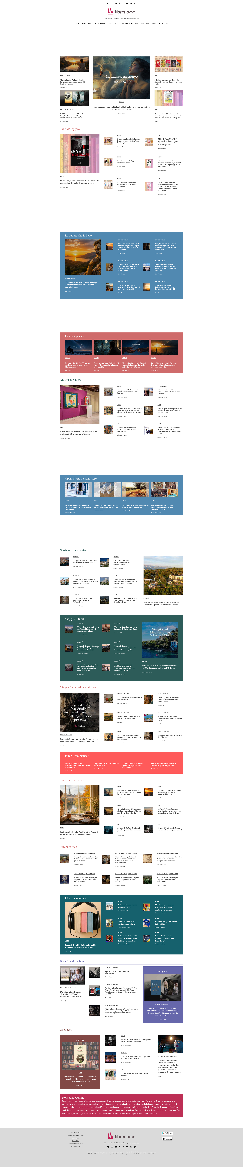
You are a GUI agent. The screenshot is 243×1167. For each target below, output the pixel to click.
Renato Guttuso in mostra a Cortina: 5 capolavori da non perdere (126, 429)
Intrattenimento (66, 109)
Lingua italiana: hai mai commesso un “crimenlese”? (106, 764)
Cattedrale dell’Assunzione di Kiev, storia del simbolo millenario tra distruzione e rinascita (126, 581)
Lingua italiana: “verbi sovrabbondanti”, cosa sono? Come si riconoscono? (77, 765)
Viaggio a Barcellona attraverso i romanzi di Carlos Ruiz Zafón (125, 628)
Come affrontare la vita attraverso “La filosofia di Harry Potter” (164, 938)
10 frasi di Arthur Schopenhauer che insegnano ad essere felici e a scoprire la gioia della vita (129, 811)
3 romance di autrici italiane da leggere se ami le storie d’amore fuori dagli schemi (128, 141)
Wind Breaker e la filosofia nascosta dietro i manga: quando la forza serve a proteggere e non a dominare (170, 164)
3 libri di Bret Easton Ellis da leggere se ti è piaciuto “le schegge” (126, 184)
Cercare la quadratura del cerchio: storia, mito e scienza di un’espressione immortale (169, 859)
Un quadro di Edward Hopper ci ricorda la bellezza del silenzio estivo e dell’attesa (78, 507)
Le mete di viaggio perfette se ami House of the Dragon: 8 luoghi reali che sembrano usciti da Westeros (88, 667)
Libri (156, 75)
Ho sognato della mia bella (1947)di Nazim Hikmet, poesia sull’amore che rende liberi (106, 365)
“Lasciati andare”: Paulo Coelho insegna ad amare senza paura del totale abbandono (72, 82)
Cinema (174, 1056)
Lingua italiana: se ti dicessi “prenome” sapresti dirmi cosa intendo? (132, 765)
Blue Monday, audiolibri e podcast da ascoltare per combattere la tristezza (164, 907)
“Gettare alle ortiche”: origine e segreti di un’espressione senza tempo (167, 879)
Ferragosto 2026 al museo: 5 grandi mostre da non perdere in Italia (128, 392)
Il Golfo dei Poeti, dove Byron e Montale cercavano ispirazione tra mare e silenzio (162, 603)
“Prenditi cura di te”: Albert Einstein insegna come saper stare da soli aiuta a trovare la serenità (128, 246)
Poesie (121, 102)
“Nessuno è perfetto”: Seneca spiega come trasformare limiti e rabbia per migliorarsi (81, 284)
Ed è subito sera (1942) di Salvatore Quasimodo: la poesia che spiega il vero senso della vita (164, 365)
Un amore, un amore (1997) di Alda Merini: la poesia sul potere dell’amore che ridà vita (121, 108)
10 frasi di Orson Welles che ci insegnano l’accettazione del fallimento (136, 1041)
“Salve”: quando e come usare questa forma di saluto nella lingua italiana (168, 699)
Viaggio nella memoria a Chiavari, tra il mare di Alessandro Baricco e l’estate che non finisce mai (124, 667)
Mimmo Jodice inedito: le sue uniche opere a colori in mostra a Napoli (169, 392)
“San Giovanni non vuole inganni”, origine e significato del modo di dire (127, 879)
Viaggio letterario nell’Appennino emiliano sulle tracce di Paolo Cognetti (125, 648)
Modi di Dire (90, 853)
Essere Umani (65, 75)
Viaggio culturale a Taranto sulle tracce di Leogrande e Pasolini (85, 561)
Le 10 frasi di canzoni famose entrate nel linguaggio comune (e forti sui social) (129, 737)
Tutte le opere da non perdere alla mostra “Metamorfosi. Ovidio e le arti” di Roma (170, 410)
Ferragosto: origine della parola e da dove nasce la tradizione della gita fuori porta (86, 859)
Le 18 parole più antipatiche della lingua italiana (129, 698)
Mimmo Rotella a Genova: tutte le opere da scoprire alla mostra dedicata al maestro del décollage (129, 410)
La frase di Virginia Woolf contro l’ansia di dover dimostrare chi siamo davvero (79, 833)
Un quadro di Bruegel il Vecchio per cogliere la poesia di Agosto (135, 506)
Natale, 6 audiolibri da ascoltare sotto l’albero (126, 922)
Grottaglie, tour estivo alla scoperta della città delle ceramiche (122, 562)
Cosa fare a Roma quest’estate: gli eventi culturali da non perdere (135, 1057)
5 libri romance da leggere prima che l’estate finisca (129, 162)
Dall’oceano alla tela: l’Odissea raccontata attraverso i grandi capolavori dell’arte (162, 507)
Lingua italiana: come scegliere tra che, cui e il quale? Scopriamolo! (163, 764)
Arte (62, 427)
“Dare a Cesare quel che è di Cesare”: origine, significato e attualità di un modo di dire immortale (125, 860)
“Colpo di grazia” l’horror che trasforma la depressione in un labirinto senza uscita (79, 182)
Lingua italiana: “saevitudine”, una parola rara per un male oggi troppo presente (79, 740)
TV (75, 109)
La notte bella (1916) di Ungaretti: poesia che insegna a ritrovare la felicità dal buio (77, 365)
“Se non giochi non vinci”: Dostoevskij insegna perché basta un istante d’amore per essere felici (165, 267)
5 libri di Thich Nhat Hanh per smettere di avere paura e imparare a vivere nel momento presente (168, 142)
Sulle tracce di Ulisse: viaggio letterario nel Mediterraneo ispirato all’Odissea (159, 666)
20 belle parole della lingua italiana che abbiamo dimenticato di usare (170, 718)
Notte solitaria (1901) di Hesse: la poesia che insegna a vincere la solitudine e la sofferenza (134, 365)
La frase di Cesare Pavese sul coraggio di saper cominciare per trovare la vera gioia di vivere (169, 811)
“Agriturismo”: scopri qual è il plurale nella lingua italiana (128, 717)
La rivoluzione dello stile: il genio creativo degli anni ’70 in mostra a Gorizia (78, 432)
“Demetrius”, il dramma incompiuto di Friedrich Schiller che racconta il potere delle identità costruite (80, 1078)
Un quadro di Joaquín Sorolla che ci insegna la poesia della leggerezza (107, 506)
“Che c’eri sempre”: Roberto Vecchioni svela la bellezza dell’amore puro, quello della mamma (128, 267)
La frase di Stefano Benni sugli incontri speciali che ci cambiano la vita (129, 830)
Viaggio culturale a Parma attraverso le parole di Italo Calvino (83, 600)
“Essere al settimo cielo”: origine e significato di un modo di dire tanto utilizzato (85, 879)
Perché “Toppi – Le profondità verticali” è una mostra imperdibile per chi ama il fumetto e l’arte (170, 430)
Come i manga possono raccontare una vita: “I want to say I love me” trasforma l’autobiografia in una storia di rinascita (168, 186)
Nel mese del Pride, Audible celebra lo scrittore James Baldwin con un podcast (128, 938)
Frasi (119, 731)
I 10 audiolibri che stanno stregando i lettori (127, 906)
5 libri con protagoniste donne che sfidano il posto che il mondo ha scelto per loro (168, 82)
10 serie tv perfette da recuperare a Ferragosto (117, 972)
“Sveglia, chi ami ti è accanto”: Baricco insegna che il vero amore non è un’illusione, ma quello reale (166, 246)
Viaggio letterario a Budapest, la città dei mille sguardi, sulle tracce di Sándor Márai (88, 648)
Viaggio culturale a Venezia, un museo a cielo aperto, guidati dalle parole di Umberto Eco (85, 581)
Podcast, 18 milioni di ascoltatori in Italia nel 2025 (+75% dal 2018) (80, 946)
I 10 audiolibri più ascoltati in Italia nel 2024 (166, 922)
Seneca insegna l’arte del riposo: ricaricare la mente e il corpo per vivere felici (129, 287)
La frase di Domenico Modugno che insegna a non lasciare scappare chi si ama (169, 792)
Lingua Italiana (66, 735)
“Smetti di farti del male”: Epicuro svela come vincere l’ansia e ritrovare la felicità (165, 287)
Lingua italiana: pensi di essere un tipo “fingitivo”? (170, 736)
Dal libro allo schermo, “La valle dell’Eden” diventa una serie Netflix (71, 994)
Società (76, 557)
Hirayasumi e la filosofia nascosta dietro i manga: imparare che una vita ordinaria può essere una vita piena (168, 116)
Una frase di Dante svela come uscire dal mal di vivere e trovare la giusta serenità (129, 792)
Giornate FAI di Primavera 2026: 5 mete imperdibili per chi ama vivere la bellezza (126, 600)
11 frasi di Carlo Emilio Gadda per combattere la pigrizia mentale (170, 829)
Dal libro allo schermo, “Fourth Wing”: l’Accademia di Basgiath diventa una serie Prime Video (71, 116)
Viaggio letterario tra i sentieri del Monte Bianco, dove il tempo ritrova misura (88, 629)
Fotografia (162, 386)
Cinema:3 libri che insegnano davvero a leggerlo (134, 1074)
